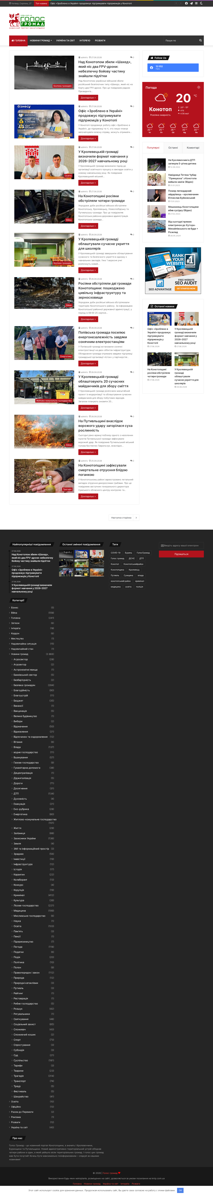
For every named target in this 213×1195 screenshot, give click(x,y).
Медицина (20, 910)
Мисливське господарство (29, 915)
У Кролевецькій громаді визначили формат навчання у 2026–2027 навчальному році (103, 156)
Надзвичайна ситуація (23, 643)
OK (180, 1190)
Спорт (17, 1039)
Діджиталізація (22, 778)
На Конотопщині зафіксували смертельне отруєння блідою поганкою (102, 470)
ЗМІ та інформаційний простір (31, 848)
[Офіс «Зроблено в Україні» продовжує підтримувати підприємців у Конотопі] (159, 319)
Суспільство (21, 1060)
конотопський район (121, 581)
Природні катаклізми (26, 982)
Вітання (18, 741)
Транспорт (20, 1081)
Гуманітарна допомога (27, 767)
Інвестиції (19, 859)
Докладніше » (88, 97)
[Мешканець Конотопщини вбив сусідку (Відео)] (156, 211)
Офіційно (16, 1106)
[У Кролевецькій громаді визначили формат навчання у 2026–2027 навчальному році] (187, 319)
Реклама (16, 1117)
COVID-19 (115, 552)
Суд (16, 1055)
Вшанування (21, 757)
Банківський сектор (25, 674)
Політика (19, 962)
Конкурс (18, 884)
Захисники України (25, 838)
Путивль (18, 988)
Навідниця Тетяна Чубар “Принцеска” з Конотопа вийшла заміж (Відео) (182, 178)
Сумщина (128, 575)
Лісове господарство (26, 905)
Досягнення (20, 788)
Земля (17, 843)
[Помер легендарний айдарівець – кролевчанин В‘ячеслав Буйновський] (156, 195)
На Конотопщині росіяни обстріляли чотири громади (158, 373)
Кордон (15, 633)
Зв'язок (15, 623)
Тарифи (18, 1065)
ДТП (16, 793)
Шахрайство (21, 1096)
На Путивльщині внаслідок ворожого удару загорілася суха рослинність (105, 425)
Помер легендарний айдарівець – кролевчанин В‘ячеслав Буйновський (183, 194)
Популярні (153, 147)
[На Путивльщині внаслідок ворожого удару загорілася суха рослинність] (97, 572)
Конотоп (115, 564)
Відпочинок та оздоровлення (31, 736)
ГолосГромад (143, 552)
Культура (19, 900)
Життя (17, 828)
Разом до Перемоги (22, 1112)
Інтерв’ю (85, 40)
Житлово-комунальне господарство (35, 819)
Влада (17, 747)
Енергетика (20, 814)
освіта (128, 586)
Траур (17, 1086)
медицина (116, 586)
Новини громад (40, 40)
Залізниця (19, 833)
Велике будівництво (25, 716)
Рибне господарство (26, 1003)
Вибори (18, 721)
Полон (17, 967)
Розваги (100, 40)
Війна (14, 612)
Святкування (21, 1019)
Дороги (18, 783)
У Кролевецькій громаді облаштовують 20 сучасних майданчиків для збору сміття (103, 381)
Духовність (20, 798)
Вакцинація (20, 711)
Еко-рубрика (21, 809)
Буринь (128, 552)
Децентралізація (23, 772)
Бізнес (14, 607)
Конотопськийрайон (133, 564)
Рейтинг (18, 993)
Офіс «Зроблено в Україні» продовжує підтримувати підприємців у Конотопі (100, 115)
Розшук (18, 1008)
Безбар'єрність (22, 680)
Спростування (22, 1044)
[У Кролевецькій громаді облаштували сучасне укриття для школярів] (187, 359)
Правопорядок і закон (26, 972)
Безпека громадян (24, 685)
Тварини (18, 1070)
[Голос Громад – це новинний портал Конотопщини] (27, 21)
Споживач (20, 1029)
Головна (19, 40)
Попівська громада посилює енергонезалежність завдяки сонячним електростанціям (102, 337)
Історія (18, 869)
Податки (19, 952)
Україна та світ (65, 40)
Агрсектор (20, 664)
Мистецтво (17, 638)
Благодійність (22, 690)
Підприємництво (23, 941)
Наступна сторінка (121, 517)
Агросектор (21, 659)
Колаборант (20, 879)
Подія (17, 957)
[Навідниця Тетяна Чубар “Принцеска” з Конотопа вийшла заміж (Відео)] (156, 179)
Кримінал (19, 895)
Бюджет (18, 700)
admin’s (84, 57)
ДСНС (132, 558)
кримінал (139, 581)
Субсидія (19, 1050)
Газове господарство (26, 762)
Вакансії (18, 705)
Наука (17, 921)
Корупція (19, 890)
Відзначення (21, 726)
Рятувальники (22, 1013)
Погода (18, 946)
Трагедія (19, 1075)
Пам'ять (18, 931)
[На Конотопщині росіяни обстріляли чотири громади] (159, 359)
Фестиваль (20, 1091)
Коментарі (193, 147)
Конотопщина (117, 569)
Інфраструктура (23, 864)
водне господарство (26, 752)
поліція (139, 586)
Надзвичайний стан (22, 649)
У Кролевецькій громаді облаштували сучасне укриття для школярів (103, 243)
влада (141, 575)
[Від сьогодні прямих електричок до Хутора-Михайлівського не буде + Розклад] (156, 226)
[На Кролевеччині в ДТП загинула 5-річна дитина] (156, 164)
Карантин (19, 874)
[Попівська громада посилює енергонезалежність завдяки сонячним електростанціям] (66, 572)
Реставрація (21, 998)
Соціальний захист (25, 1024)
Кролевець (134, 569)
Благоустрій (21, 695)
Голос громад (117, 558)
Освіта (17, 926)
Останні (173, 147)
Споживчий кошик (25, 1034)
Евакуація (19, 803)
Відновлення (21, 731)
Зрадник (19, 853)
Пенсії (17, 936)
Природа (19, 977)
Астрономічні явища (25, 669)
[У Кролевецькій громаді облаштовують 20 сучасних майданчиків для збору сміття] (82, 572)
